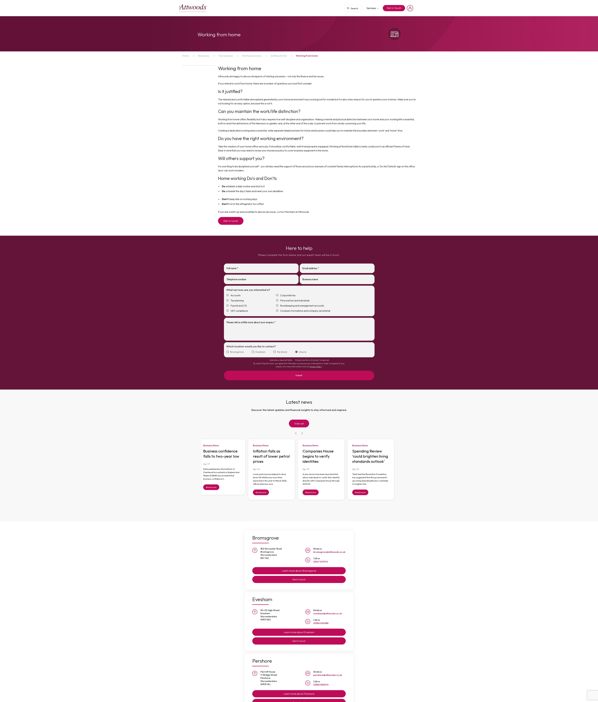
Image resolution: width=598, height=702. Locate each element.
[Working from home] (192, 8)
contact (281, 211)
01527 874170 (320, 556)
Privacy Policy (315, 366)
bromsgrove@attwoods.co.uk (329, 546)
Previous (296, 428)
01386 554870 (320, 679)
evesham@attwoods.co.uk (327, 608)
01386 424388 (320, 617)
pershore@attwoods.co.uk (327, 669)
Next (302, 428)
